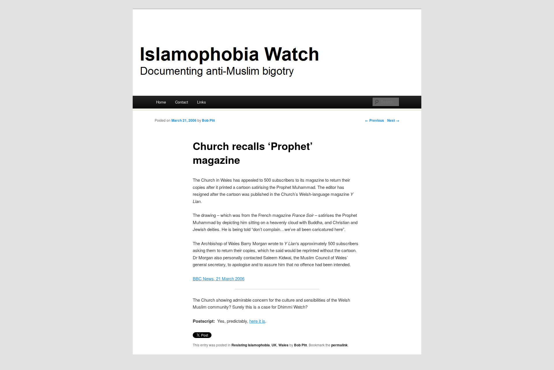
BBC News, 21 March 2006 (218, 278)
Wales (283, 345)
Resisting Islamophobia (250, 345)
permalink (339, 345)
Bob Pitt (208, 120)
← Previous (374, 120)
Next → (393, 120)
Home (161, 102)
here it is (257, 321)
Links (201, 102)
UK (274, 345)
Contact (181, 102)
